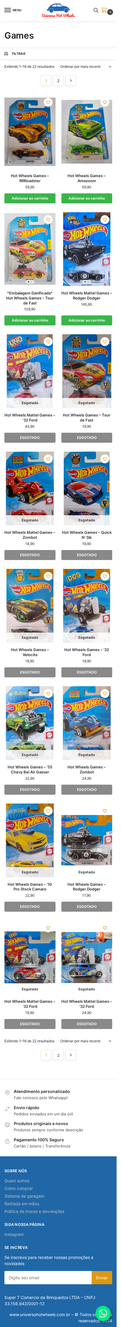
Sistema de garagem (24, 1195)
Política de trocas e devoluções (34, 1211)
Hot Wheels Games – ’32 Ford (86, 652)
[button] (105, 10)
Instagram (14, 1234)
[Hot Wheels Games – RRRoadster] (30, 132)
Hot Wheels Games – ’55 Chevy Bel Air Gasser (30, 769)
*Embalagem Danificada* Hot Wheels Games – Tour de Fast (30, 298)
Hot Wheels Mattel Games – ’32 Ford (29, 417)
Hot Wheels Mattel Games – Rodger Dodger (86, 295)
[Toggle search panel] (96, 10)
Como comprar (18, 1188)
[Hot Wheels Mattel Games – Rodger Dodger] (86, 249)
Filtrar (18, 54)
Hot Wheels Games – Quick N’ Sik (87, 535)
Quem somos (16, 1180)
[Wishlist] (48, 102)
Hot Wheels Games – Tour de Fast (86, 417)
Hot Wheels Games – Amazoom (87, 178)
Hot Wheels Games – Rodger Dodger (87, 887)
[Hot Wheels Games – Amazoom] (86, 132)
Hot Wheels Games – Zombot (87, 769)
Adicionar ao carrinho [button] (30, 198)
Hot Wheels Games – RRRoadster (30, 178)
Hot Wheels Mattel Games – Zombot (29, 535)
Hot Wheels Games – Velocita (30, 652)
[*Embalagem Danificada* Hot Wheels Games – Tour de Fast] (30, 249)
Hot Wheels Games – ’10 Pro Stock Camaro (30, 887)
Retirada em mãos (21, 1203)
